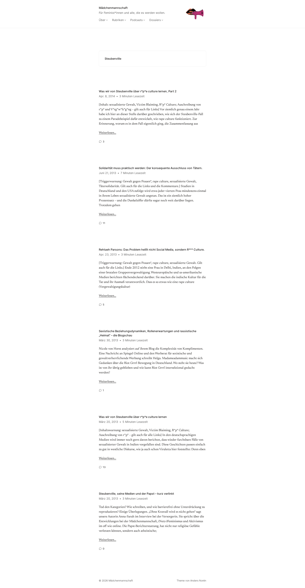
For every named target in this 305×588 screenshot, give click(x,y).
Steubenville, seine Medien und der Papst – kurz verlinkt (136, 493)
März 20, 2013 (108, 422)
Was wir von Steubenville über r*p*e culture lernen (133, 417)
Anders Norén (198, 580)
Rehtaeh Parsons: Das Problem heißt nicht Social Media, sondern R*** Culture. (152, 249)
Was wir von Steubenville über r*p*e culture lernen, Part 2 (138, 91)
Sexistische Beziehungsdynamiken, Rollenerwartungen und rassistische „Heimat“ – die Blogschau (147, 333)
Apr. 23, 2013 (108, 254)
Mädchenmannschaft (113, 8)
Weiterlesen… (107, 132)
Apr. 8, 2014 (107, 96)
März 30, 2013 (108, 340)
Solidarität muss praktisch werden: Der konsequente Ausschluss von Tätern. (150, 168)
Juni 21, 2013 (107, 173)
